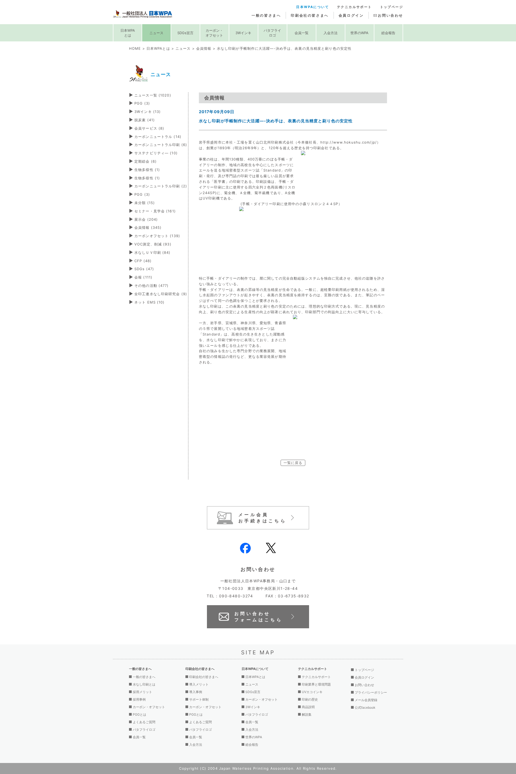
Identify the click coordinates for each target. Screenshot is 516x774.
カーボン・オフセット (214, 32)
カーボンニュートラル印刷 (160, 144)
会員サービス (149, 128)
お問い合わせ (390, 15)
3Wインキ (243, 33)
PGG (142, 103)
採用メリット (142, 692)
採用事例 (139, 699)
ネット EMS (149, 302)
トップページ (391, 7)
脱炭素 (144, 120)
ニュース (156, 33)
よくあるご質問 (144, 722)
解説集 (306, 714)
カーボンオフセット (157, 236)
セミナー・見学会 (155, 211)
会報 (143, 277)
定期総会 (145, 161)
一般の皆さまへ (266, 15)
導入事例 (195, 692)
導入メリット (199, 684)
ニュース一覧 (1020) (152, 95)
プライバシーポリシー (371, 692)
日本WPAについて (312, 7)
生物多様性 (147, 169)
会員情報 (203, 48)
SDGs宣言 (185, 33)
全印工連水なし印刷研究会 (160, 294)
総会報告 (388, 33)
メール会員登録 (366, 700)
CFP (143, 261)
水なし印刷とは (144, 684)
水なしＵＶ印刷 (152, 252)
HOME (135, 48)
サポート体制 (199, 699)
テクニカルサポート (354, 7)
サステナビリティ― (156, 153)
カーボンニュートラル (157, 136)
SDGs (144, 269)
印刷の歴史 (310, 699)
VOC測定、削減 (152, 244)
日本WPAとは (127, 32)
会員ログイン (351, 15)
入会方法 (331, 33)
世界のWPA (359, 33)
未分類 (144, 203)
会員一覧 (302, 33)
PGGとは (139, 714)
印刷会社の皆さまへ (309, 15)
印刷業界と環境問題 (316, 684)
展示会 (146, 219)
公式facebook (365, 707)
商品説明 (308, 707)
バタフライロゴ (272, 32)
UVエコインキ (312, 692)
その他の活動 (151, 285)
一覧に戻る (293, 463)
